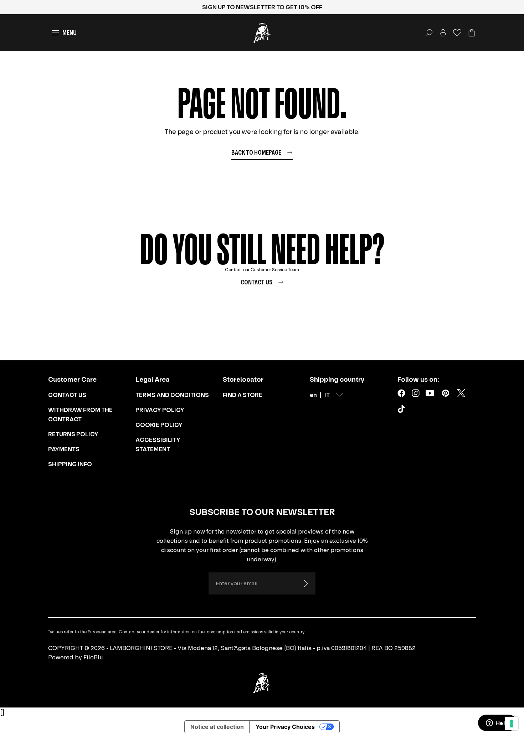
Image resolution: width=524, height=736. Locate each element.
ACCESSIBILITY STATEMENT (157, 444)
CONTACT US (67, 395)
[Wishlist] (457, 33)
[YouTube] (430, 393)
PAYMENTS (63, 449)
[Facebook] (401, 393)
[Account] (443, 33)
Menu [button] (69, 32)
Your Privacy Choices (285, 726)
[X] (461, 393)
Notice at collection (217, 726)
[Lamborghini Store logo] (262, 33)
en (313, 395)
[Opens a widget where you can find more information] (497, 723)
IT (327, 395)
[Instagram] (415, 393)
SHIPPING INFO (70, 464)
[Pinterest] (445, 393)
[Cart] (471, 33)
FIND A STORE (242, 395)
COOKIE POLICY (159, 425)
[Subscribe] (305, 583)
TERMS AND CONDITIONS (172, 395)
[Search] (429, 33)
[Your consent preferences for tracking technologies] (511, 723)
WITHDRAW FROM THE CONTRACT (80, 414)
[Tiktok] (403, 410)
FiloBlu (93, 657)
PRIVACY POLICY (159, 410)
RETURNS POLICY (73, 434)
